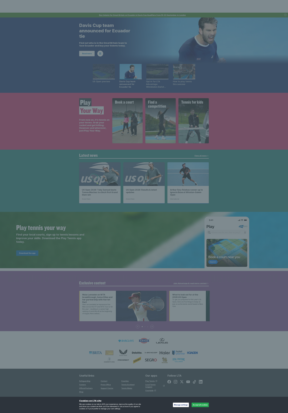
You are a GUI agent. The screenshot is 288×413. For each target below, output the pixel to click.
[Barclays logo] (126, 341)
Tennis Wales (126, 388)
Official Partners (86, 388)
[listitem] (95, 353)
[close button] (285, 15)
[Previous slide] (138, 327)
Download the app (27, 253)
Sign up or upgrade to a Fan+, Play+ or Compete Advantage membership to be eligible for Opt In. (101, 43)
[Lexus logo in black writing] (162, 341)
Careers (82, 385)
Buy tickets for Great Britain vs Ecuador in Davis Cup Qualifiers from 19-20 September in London (142, 15)
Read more (87, 54)
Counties (125, 381)
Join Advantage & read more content (190, 283)
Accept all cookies (200, 405)
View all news (200, 156)
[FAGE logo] (144, 341)
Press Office (106, 385)
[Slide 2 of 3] (144, 326)
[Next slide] (152, 327)
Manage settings (181, 405)
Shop (81, 392)
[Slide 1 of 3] (142, 326)
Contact (104, 381)
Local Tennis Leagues (150, 386)
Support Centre (107, 388)
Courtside (149, 391)
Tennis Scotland (127, 385)
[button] (100, 54)
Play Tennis (150, 381)
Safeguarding (84, 381)
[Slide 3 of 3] (147, 326)
